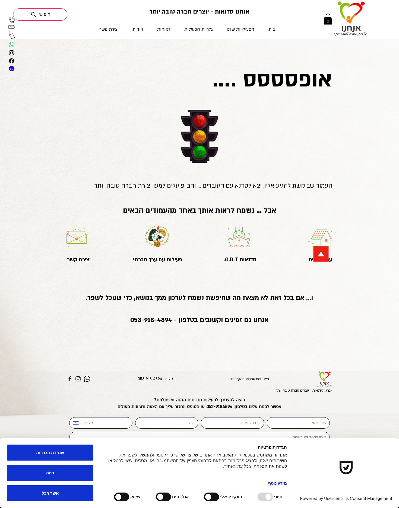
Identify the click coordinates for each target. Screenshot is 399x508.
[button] (234, 29)
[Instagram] (78, 378)
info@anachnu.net (245, 379)
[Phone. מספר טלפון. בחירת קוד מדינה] (78, 423)
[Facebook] (69, 378)
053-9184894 (219, 407)
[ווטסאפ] (11, 44)
